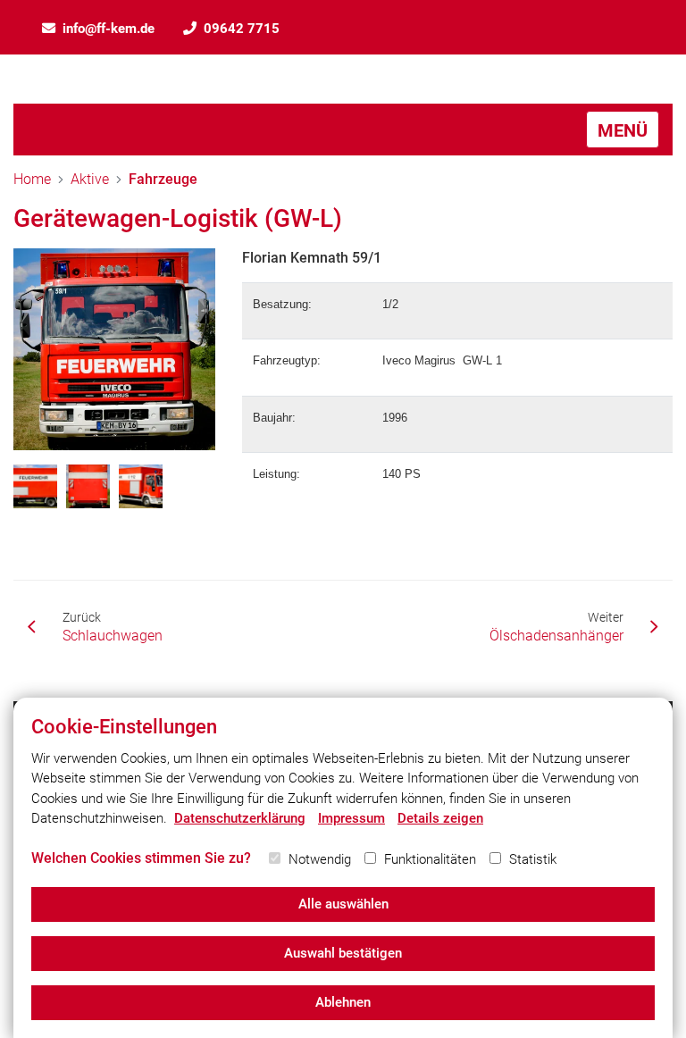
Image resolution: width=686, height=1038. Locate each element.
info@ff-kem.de (109, 29)
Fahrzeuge (163, 179)
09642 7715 (242, 29)
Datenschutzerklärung (239, 818)
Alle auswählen (343, 904)
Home (32, 179)
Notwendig (320, 859)
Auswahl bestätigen (343, 953)
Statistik (532, 859)
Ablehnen (343, 1002)
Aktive (90, 179)
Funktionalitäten (430, 859)
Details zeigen (440, 818)
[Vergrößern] (114, 349)
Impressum (351, 818)
